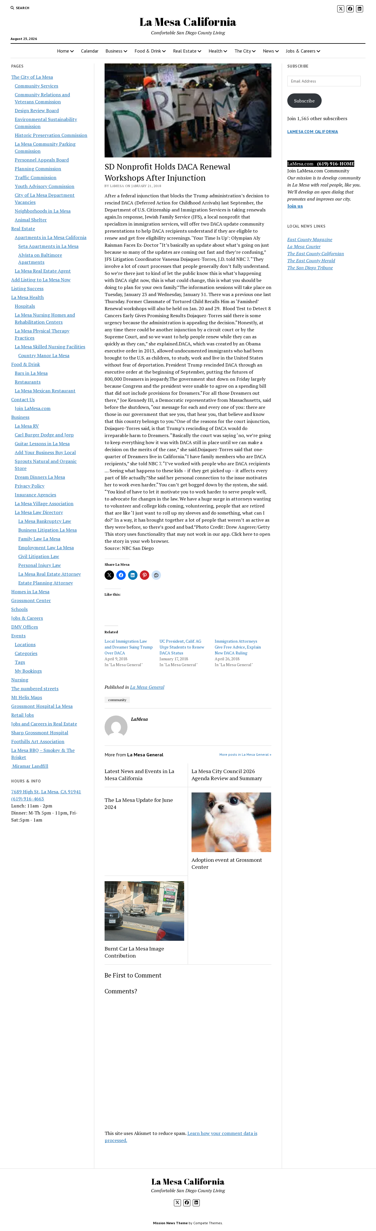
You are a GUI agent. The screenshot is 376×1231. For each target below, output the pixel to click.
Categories (26, 653)
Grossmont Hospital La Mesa (42, 706)
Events (18, 635)
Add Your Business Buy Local (45, 452)
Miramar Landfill (29, 766)
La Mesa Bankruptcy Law (44, 521)
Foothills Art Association (37, 741)
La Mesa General (147, 687)
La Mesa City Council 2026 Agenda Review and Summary (227, 775)
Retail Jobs (22, 715)
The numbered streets (34, 688)
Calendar (89, 51)
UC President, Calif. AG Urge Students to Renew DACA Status (182, 647)
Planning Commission (38, 168)
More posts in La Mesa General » (245, 754)
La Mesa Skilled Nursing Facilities (50, 346)
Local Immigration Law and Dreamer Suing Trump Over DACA (129, 647)
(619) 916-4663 (27, 798)
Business (113, 51)
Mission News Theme (170, 1223)
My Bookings (28, 671)
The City (242, 51)
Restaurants (28, 382)
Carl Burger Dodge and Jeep (44, 434)
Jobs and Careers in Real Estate (44, 724)
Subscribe (304, 101)
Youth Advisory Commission (44, 186)
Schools (19, 609)
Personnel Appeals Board (42, 160)
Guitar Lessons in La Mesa (42, 443)
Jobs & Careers (300, 51)
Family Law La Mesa (39, 538)
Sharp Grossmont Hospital (39, 732)
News (268, 51)
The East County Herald (311, 260)
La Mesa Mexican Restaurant (45, 390)
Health (215, 51)
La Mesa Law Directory (39, 512)
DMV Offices (24, 627)
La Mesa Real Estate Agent (43, 271)
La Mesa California (188, 21)
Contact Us (23, 399)
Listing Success (27, 288)
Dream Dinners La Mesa (40, 477)
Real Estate (185, 51)
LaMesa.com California (312, 131)
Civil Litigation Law (38, 556)
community (117, 700)
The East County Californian (315, 253)
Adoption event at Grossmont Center (227, 863)
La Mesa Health (27, 297)
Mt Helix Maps (26, 697)
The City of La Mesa (32, 77)
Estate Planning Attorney (45, 583)
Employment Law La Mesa (46, 547)
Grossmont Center (31, 600)
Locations (25, 644)
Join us (295, 206)
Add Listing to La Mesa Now (40, 279)
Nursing (19, 679)
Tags (20, 662)
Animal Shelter (31, 219)
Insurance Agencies (35, 494)
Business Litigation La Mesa (47, 530)
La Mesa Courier (303, 246)
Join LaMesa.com (33, 408)
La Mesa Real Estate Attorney (49, 574)
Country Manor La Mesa (43, 355)
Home (63, 51)
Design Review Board (37, 110)
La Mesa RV (27, 426)
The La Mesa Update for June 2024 (139, 803)
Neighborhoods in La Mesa (42, 211)
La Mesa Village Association (44, 503)
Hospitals (25, 306)
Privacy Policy (29, 486)
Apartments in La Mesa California (50, 237)
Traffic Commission (35, 177)
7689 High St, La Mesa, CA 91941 (46, 791)
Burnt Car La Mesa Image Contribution (134, 952)
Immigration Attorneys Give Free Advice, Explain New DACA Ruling (238, 647)
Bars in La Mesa (31, 373)
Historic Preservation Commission (51, 135)
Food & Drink (148, 51)
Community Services (36, 86)
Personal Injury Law (39, 565)
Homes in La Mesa (30, 591)
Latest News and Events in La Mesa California (139, 775)
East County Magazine (309, 239)
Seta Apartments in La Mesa (48, 246)
